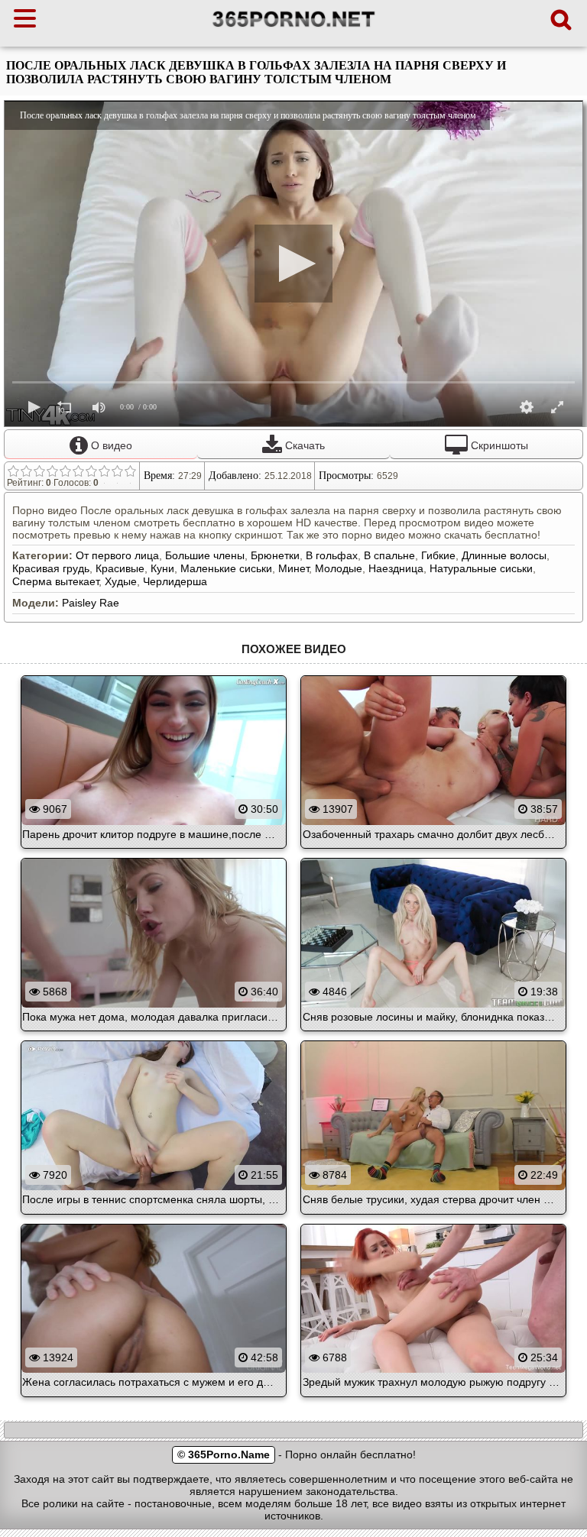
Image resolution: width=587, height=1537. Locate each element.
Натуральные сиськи (481, 568)
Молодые (338, 568)
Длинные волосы (504, 555)
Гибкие (438, 555)
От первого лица (117, 555)
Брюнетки (275, 555)
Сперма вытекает (55, 581)
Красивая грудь (50, 568)
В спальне (389, 555)
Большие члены (205, 555)
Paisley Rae (90, 603)
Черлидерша (175, 581)
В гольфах (332, 555)
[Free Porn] (294, 26)
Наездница (395, 568)
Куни (162, 568)
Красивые (120, 568)
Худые (121, 581)
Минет (293, 568)
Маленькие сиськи (226, 568)
